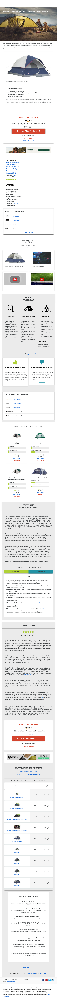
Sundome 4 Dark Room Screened (17, 819)
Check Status (16, 216)
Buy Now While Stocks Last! (28, 131)
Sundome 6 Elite (17, 841)
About (45, 973)
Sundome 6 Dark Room (17, 808)
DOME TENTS (21, 774)
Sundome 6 (17, 885)
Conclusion (9, 171)
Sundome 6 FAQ (11, 173)
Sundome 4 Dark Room (17, 797)
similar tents (28, 675)
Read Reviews (16, 220)
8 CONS (40, 571)
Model (16, 786)
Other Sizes (15, 203)
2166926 (11, 194)
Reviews (41, 603)
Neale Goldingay (11, 981)
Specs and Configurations (14, 169)
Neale (14, 175)
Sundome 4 (17, 874)
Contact (39, 973)
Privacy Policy (32, 973)
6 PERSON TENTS (34, 774)
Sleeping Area (46, 786)
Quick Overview (11, 165)
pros (38, 661)
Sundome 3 (17, 863)
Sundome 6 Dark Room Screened (17, 830)
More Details (16, 458)
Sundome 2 (17, 852)
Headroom (34, 786)
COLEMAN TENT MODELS (28, 771)
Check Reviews (17, 399)
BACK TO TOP (28, 968)
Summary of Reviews (12, 167)
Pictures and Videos (12, 162)
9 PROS (16, 571)
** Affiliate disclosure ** (28, 141)
